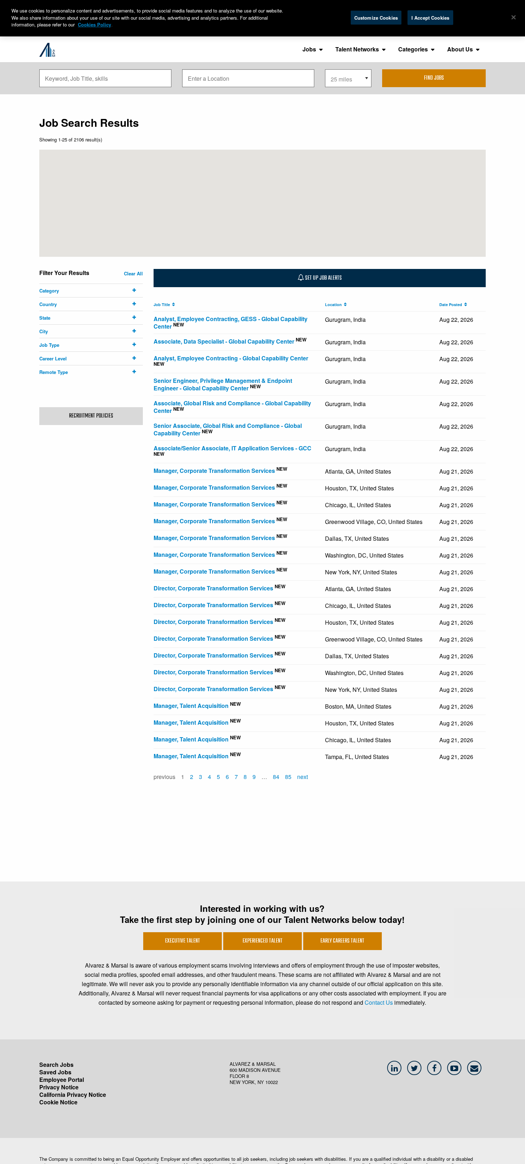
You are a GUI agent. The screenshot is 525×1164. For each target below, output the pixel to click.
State (44, 318)
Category (49, 291)
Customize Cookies (376, 17)
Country (48, 304)
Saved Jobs (55, 1072)
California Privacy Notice (72, 1094)
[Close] (513, 17)
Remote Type (53, 372)
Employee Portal (61, 1079)
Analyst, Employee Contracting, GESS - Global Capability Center (231, 322)
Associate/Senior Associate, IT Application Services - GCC (232, 448)
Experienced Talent (262, 941)
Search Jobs (56, 1064)
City (43, 331)
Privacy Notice (59, 1087)
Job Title (163, 304)
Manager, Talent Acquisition (191, 705)
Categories (413, 49)
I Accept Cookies (430, 17)
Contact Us (379, 1002)
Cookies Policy (94, 24)
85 (288, 777)
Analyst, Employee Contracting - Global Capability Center (231, 358)
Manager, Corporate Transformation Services (214, 470)
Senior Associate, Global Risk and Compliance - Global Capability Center (228, 429)
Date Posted (451, 304)
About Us (460, 49)
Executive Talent (182, 941)
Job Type (49, 345)
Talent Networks (357, 49)
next (302, 777)
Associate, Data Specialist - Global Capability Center (224, 341)
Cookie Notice (58, 1102)
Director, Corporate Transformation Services (213, 588)
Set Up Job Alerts (323, 278)
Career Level (53, 358)
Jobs (309, 49)
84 (276, 777)
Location (334, 304)
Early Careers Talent (342, 941)
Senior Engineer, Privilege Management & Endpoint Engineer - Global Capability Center (223, 384)
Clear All (133, 273)
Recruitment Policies (91, 416)
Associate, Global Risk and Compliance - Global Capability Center (232, 407)
